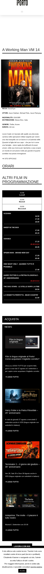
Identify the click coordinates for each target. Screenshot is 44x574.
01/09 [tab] (22, 201)
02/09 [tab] (22, 208)
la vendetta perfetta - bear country (21, 295)
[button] (22, 11)
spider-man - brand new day (16, 253)
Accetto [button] (22, 571)
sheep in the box (11, 227)
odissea (7, 239)
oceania (7, 213)
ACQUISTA (12, 319)
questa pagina (36, 567)
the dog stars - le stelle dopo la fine (21, 286)
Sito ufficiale (10, 159)
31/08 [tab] (22, 194)
